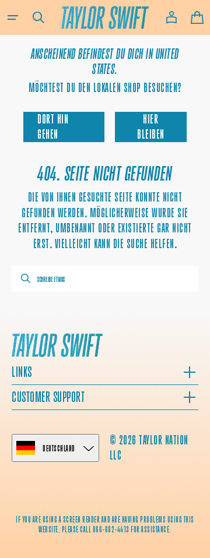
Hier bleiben (150, 127)
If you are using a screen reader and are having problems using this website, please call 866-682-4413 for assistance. (105, 524)
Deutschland (59, 448)
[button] (13, 17)
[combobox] (105, 278)
